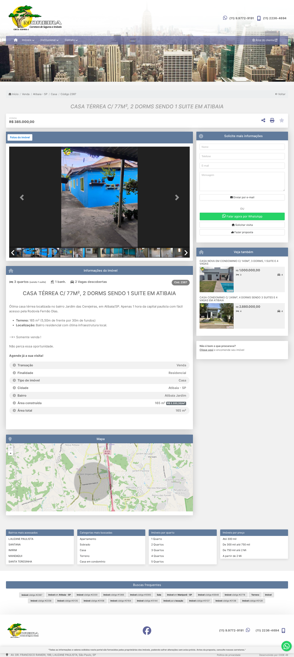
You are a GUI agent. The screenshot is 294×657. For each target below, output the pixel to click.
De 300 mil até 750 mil (236, 544)
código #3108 (94, 600)
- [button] (10, 453)
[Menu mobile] (16, 40)
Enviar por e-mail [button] (243, 197)
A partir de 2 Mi (232, 556)
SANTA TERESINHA (20, 561)
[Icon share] (147, 630)
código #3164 (120, 600)
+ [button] (11, 448)
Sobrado (85, 544)
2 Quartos (157, 544)
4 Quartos (157, 556)
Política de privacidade (229, 655)
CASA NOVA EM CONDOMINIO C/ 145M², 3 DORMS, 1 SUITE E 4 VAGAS (239, 262)
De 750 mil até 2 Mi (234, 550)
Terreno (84, 556)
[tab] (19, 137)
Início (15, 94)
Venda (26, 94)
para (173, 600)
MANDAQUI (15, 556)
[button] (22, 197)
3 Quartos (157, 550)
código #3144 (147, 600)
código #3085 (140, 594)
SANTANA (15, 544)
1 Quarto (156, 539)
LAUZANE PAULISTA (21, 539)
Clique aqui (206, 349)
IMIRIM (13, 550)
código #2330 (87, 594)
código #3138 (226, 600)
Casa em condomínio (92, 561)
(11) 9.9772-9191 (241, 18)
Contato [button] (70, 40)
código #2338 (41, 600)
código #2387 (32, 595)
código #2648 (208, 594)
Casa (54, 94)
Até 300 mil (229, 539)
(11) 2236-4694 (275, 18)
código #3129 (252, 600)
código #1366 (113, 594)
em (59, 594)
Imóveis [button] (26, 40)
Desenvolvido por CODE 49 (273, 655)
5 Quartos (157, 561)
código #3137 (199, 600)
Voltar (281, 94)
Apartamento (88, 539)
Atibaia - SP (40, 94)
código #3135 (67, 600)
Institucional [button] (48, 40)
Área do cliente (265, 40)
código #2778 (235, 594)
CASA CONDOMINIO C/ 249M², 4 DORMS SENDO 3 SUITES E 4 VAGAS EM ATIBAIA (238, 299)
